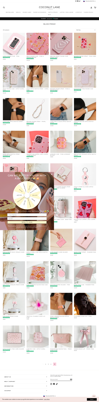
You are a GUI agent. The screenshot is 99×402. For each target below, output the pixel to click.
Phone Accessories (39, 12)
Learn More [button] (47, 399)
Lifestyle (79, 12)
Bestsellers (10, 12)
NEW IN (18, 12)
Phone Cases (27, 12)
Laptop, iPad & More (66, 12)
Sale (49, 14)
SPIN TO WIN (27, 222)
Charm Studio (88, 12)
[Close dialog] (51, 174)
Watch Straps (53, 12)
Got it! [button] (91, 399)
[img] (6, 57)
